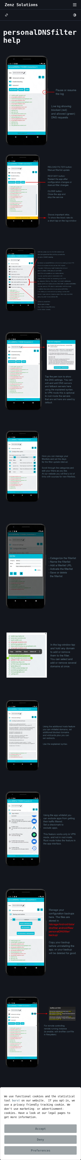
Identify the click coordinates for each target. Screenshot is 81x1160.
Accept (40, 1129)
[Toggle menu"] (75, 5)
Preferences (40, 1150)
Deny (40, 1139)
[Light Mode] (75, 15)
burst (16, 1100)
